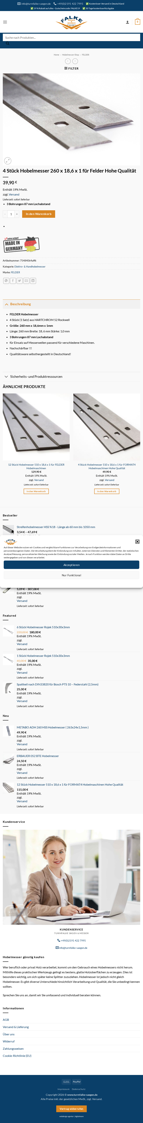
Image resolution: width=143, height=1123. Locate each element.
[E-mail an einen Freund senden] (26, 281)
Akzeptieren (71, 564)
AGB (6, 1019)
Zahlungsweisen (13, 1048)
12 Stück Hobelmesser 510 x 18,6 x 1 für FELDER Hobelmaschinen (36, 466)
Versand (14, 194)
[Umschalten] (6, 304)
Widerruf (9, 1041)
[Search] (7, 44)
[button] (137, 542)
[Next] (140, 447)
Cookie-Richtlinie (58, 582)
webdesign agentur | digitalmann (71, 1116)
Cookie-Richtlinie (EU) (17, 1055)
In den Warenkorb (38, 214)
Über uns (9, 1034)
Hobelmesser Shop (70, 54)
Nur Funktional (71, 575)
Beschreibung (20, 304)
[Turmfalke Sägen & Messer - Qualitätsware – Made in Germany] (71, 22)
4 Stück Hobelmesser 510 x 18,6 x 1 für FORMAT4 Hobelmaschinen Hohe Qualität (107, 466)
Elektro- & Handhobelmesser (30, 266)
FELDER (85, 54)
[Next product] (68, 61)
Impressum (88, 582)
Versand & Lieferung (16, 1027)
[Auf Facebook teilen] (13, 281)
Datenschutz (74, 582)
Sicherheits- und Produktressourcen (36, 377)
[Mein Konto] (127, 22)
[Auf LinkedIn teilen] (33, 281)
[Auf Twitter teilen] (20, 281)
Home (56, 54)
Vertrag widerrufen (71, 1108)
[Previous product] (75, 61)
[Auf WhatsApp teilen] (6, 281)
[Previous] (3, 447)
